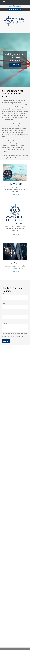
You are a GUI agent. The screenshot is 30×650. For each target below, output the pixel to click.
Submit (5, 341)
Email (3, 303)
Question (4, 323)
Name (3, 294)
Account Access (16, 9)
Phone (4, 313)
